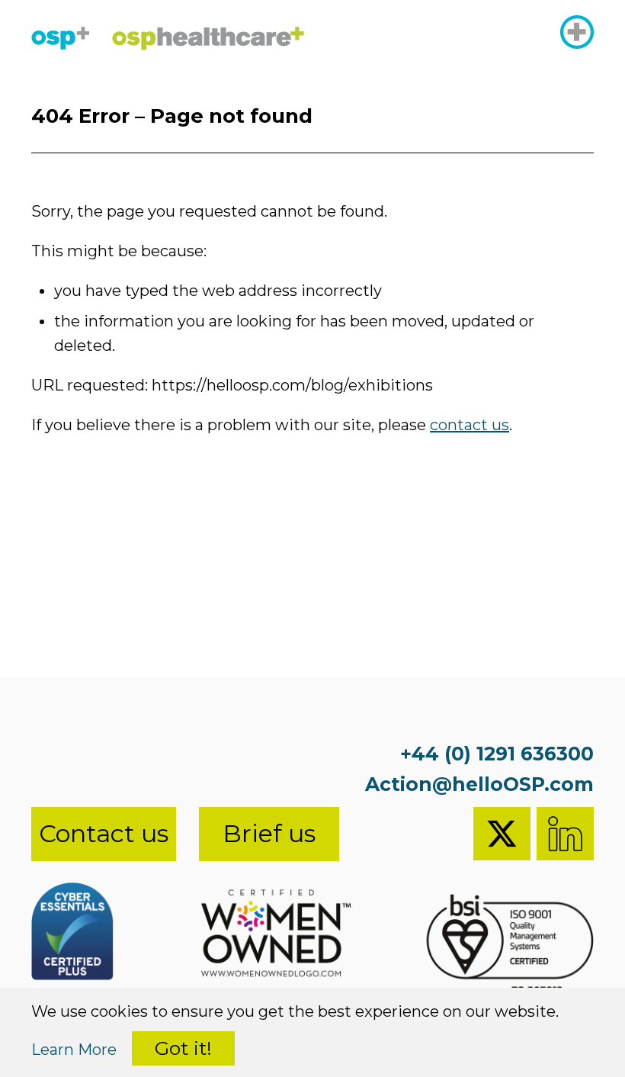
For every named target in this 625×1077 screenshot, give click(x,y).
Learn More (74, 1049)
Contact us (103, 833)
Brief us (269, 833)
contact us (469, 425)
